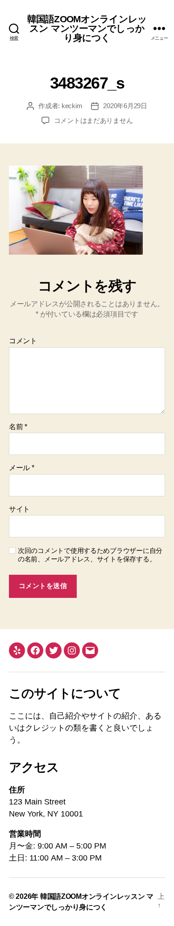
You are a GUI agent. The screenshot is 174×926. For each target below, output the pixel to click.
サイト (19, 509)
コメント (23, 341)
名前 (18, 427)
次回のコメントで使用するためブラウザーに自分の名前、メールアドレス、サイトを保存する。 (90, 555)
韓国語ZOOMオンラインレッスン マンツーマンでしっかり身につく (87, 28)
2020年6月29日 (125, 106)
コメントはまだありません (93, 120)
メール (21, 467)
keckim (72, 106)
